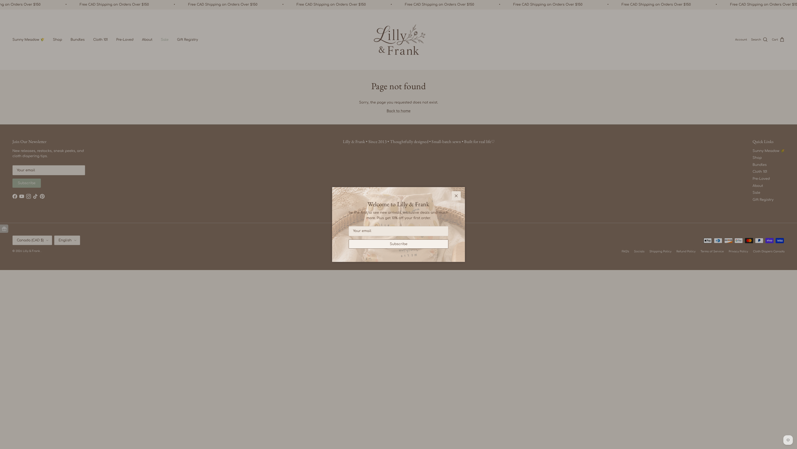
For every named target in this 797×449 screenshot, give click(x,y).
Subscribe (398, 244)
